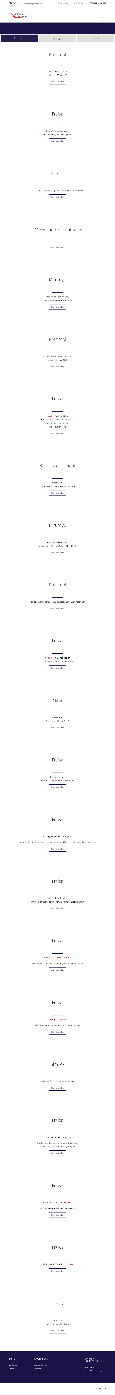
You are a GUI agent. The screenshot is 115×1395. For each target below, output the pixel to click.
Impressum (89, 1367)
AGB (86, 1374)
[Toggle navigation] (102, 15)
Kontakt (12, 1368)
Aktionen (19, 38)
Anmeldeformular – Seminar (41, 1367)
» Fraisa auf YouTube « (57, 426)
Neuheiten (96, 38)
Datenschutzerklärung (93, 1370)
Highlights (57, 38)
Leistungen (13, 1365)
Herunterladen (57, 81)
